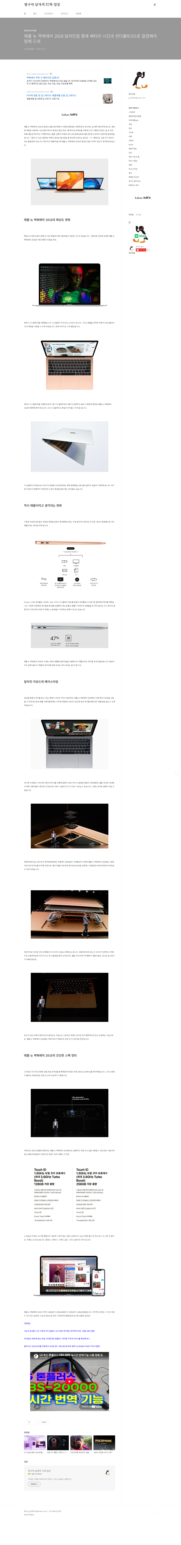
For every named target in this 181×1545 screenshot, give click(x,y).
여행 (130, 136)
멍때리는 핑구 (134, 185)
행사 (130, 173)
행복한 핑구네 (134, 177)
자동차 (131, 140)
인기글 (138, 214)
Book (131, 144)
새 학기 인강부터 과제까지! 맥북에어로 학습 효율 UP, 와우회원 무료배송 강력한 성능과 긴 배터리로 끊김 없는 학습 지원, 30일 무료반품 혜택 (62, 82)
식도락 (131, 132)
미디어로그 (49, 13)
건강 (130, 152)
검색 (149, 5)
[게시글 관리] (35, 1422)
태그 (35, 13)
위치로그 (64, 13)
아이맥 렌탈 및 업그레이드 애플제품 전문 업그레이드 (51, 95)
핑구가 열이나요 (134, 181)
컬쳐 (130, 128)
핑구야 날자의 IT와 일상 (42, 5)
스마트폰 (132, 112)
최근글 (131, 214)
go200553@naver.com (137, 98)
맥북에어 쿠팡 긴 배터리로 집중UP (43, 77)
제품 (130, 165)
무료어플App (133, 120)
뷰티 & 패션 (133, 161)
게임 (130, 124)
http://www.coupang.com (37, 74)
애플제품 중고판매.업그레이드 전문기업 (43, 98)
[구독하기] (177, 772)
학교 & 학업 (133, 169)
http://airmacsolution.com (38, 92)
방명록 (78, 13)
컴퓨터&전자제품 (135, 116)
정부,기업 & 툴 (134, 156)
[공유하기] (32, 1422)
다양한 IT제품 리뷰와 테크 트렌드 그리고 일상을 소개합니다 (49, 1479)
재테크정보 (133, 148)
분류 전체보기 (134, 108)
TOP (155, 1512)
